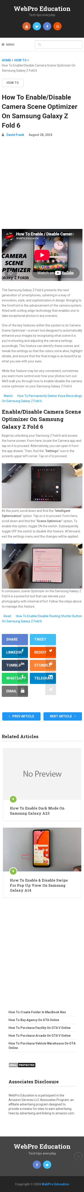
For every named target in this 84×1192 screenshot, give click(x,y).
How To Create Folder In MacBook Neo (37, 1012)
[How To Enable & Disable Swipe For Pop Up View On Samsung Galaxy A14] (42, 849)
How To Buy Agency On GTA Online (34, 1020)
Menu (10, 44)
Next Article (61, 716)
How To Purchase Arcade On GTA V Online (40, 1035)
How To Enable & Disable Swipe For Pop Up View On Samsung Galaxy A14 (39, 885)
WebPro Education (42, 8)
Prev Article (23, 716)
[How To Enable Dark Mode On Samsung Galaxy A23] (42, 773)
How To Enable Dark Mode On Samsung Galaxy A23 (37, 810)
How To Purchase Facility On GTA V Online (40, 1028)
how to (12, 83)
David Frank (15, 135)
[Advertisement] (42, 185)
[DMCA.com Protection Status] (22, 1069)
